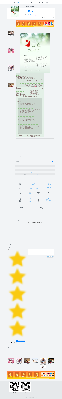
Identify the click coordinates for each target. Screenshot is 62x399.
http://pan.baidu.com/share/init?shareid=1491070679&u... (38, 172)
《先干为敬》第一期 (11, 35)
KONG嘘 (30, 198)
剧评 (39, 2)
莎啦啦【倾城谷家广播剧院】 (34, 188)
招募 (35, 2)
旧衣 (34, 183)
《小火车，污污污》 (11, 87)
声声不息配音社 (48, 200)
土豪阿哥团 (49, 184)
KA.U (48, 198)
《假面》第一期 (50, 363)
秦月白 (30, 193)
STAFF (27, 2)
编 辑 (44, 17)
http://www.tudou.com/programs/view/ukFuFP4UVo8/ (38, 170)
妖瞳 (34, 187)
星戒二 (30, 199)
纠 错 (48, 17)
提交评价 (50, 256)
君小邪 (30, 205)
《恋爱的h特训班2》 (11, 363)
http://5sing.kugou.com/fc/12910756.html (38, 168)
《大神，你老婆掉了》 (35, 362)
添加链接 (53, 161)
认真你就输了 (30, 11)
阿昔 (30, 201)
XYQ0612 (29, 14)
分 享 (53, 17)
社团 (31, 2)
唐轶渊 (30, 197)
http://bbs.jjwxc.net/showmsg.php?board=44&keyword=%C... (38, 174)
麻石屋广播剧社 (48, 199)
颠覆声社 (48, 205)
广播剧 (18, 2)
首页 (14, 2)
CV (22, 2)
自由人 (49, 183)
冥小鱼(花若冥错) (34, 184)
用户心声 (43, 2)
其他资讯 (47, 2)
